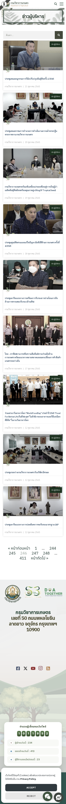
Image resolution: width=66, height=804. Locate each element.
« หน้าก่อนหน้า (19, 548)
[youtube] (33, 667)
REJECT (31, 795)
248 (46, 553)
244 (52, 548)
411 (23, 558)
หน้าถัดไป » (39, 558)
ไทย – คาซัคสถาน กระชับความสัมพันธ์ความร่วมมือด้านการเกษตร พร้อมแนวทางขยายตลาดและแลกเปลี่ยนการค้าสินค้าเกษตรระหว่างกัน (33, 357)
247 (35, 553)
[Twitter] (25, 667)
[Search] (59, 35)
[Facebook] (18, 667)
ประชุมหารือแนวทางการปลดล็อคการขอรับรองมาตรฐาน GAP (31, 524)
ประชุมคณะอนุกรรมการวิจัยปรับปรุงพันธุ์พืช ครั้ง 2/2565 (29, 78)
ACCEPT (31, 787)
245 (12, 553)
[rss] (48, 667)
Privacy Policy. (28, 779)
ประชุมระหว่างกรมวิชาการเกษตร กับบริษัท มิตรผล (27, 472)
